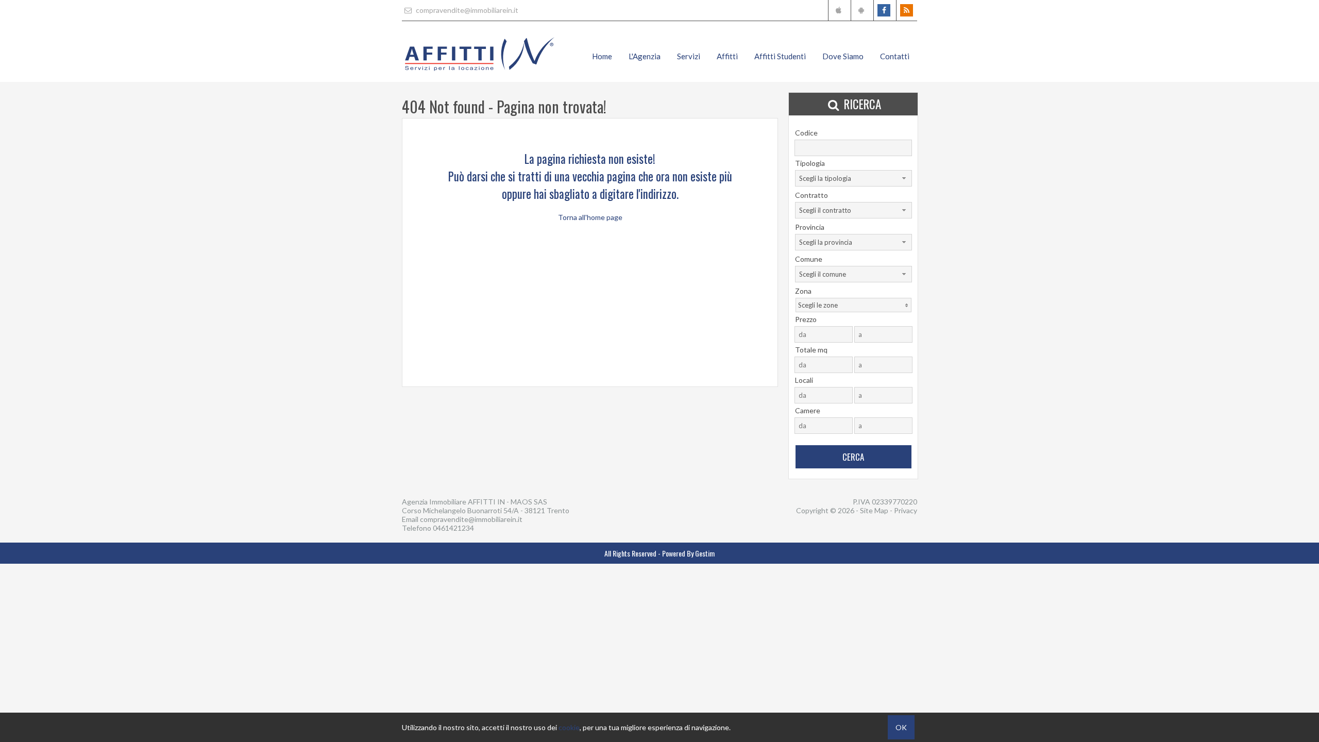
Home (602, 56)
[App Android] (861, 10)
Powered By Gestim (688, 553)
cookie (569, 727)
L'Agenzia (645, 56)
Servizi (688, 56)
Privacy (905, 510)
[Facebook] (883, 10)
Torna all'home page (590, 217)
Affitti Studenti (780, 56)
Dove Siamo (843, 56)
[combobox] (853, 178)
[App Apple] (838, 10)
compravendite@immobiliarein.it (466, 10)
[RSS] (906, 10)
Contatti (894, 56)
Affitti (727, 56)
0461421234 (453, 528)
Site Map (874, 510)
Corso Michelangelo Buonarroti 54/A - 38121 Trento (485, 510)
